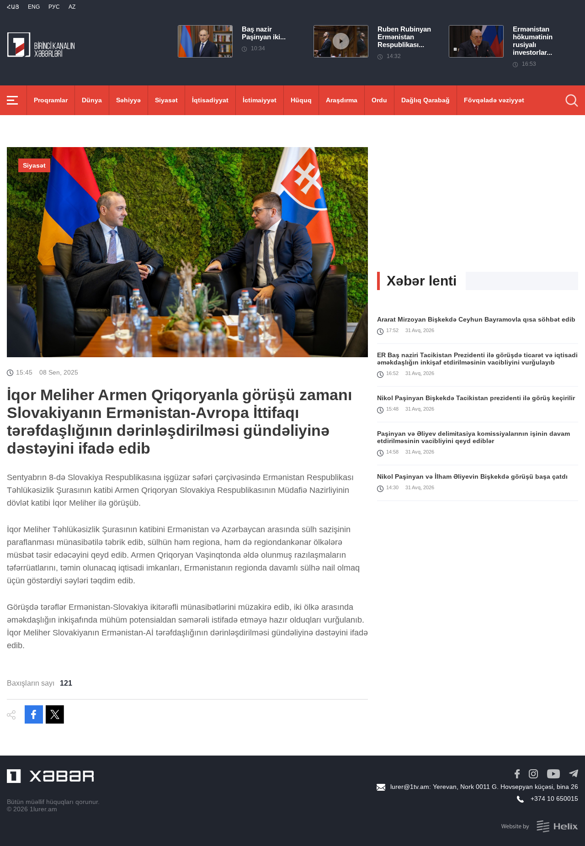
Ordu (379, 100)
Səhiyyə (128, 100)
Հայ (13, 7)
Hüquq (301, 100)
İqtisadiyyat (210, 100)
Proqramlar (51, 100)
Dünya (92, 100)
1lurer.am (43, 809)
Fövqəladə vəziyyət (494, 100)
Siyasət (166, 100)
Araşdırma (341, 100)
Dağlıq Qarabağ (425, 100)
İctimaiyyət (260, 100)
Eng (34, 7)
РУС (54, 7)
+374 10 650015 (554, 798)
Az (72, 7)
